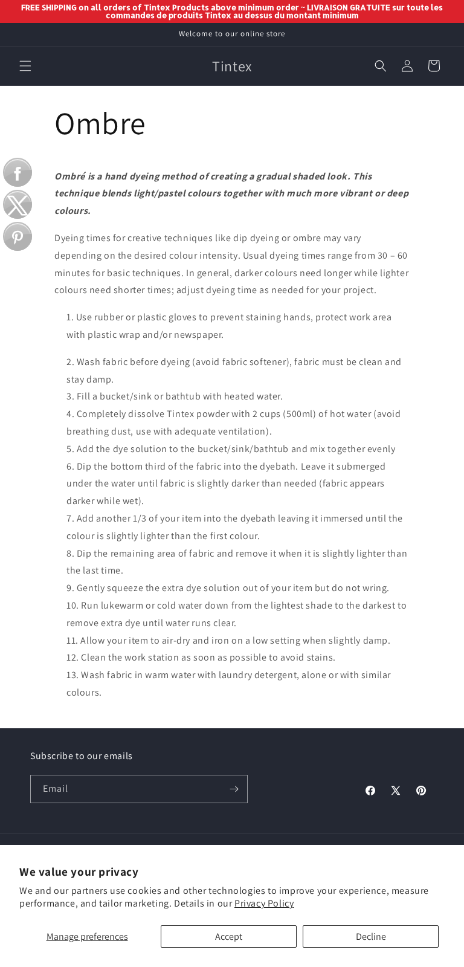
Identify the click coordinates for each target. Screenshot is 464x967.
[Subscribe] (234, 789)
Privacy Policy (264, 903)
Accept (228, 936)
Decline (371, 936)
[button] (25, 66)
